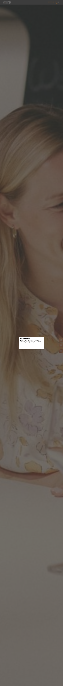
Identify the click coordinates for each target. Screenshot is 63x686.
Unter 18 (37, 347)
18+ (26, 347)
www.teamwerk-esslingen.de (25, 341)
